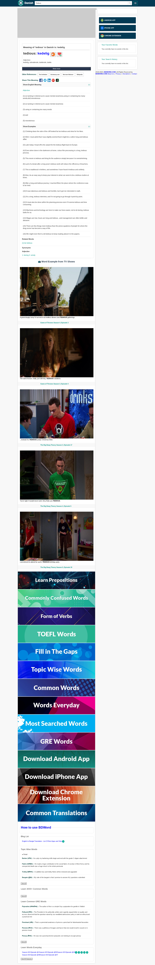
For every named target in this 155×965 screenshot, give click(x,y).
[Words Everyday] (56, 714)
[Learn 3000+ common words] (56, 696)
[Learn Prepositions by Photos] (56, 588)
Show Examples (56, 126)
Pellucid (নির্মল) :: (28, 912)
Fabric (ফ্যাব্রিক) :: (28, 864)
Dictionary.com (55, 74)
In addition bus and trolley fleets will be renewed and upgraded (49, 872)
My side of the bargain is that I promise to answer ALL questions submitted (53, 877)
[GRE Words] (56, 749)
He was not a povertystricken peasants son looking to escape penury (51, 936)
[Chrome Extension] (56, 803)
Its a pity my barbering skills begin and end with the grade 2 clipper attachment (54, 858)
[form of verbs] (56, 624)
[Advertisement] (55, 23)
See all (24, 883)
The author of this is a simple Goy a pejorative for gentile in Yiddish (53, 906)
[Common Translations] (56, 821)
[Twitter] (45, 81)
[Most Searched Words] (56, 732)
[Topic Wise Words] (56, 678)
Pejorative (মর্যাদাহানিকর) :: (30, 906)
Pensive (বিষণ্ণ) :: (28, 928)
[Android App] (56, 767)
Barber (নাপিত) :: (27, 858)
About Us (110, 74)
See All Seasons (27, 959)
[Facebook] (41, 81)
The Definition (43, 74)
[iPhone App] (56, 785)
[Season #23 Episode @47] (87, 953)
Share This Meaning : (30, 80)
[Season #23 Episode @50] (79, 953)
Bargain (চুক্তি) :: (28, 877)
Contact (134, 74)
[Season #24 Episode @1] (76, 953)
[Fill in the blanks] (56, 660)
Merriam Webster (68, 74)
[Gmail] (54, 81)
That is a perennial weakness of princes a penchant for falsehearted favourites (55, 922)
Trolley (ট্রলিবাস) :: (28, 872)
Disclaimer (126, 74)
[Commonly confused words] (56, 606)
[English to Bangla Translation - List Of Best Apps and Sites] (63, 842)
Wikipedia (80, 74)
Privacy (118, 74)
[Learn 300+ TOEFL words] (56, 642)
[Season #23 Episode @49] (81, 953)
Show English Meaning (56, 85)
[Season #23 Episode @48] (84, 953)
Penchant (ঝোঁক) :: (28, 922)
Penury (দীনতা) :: (28, 936)
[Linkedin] (50, 81)
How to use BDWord (36, 827)
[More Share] (57, 81)
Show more (56, 69)
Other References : (29, 74)
